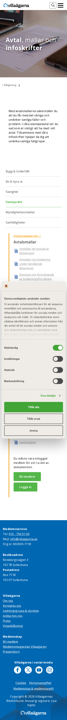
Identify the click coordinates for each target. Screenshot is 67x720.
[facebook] (18, 670)
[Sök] (52, 5)
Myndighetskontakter (20, 212)
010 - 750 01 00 (19, 534)
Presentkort (11, 652)
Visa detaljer (48, 395)
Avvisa (33, 430)
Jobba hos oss (13, 616)
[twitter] (28, 670)
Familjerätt (14, 202)
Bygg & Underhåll (17, 171)
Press (7, 621)
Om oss (8, 601)
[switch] (58, 359)
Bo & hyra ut (14, 181)
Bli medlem (27, 477)
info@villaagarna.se (24, 539)
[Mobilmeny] (60, 5)
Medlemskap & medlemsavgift (33, 689)
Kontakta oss (12, 606)
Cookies (21, 683)
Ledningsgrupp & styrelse (21, 611)
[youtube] (39, 670)
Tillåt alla (33, 406)
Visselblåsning (13, 626)
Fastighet (12, 192)
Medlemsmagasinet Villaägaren (24, 647)
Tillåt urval (33, 418)
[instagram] (50, 670)
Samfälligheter (15, 222)
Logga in (25, 487)
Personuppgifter (40, 683)
